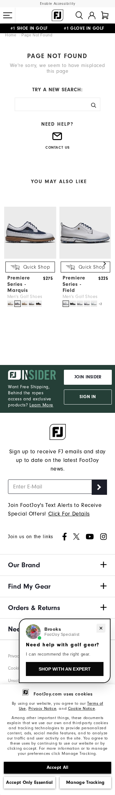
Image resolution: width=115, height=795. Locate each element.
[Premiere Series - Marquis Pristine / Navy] (10, 304)
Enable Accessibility (57, 4)
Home (11, 35)
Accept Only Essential (29, 782)
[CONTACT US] (57, 139)
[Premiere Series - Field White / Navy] (87, 304)
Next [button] (104, 263)
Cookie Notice (81, 708)
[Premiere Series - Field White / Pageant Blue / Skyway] (66, 304)
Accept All (58, 767)
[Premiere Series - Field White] (80, 304)
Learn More (41, 405)
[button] (7, 15)
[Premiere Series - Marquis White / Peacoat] (17, 304)
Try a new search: (57, 90)
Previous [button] (10, 263)
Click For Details (69, 513)
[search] (79, 15)
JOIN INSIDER (87, 377)
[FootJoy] (57, 15)
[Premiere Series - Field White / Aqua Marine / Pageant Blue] (94, 304)
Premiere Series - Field (74, 284)
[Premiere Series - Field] (85, 257)
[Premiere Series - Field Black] (73, 304)
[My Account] (92, 15)
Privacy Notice (42, 708)
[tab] (104, 15)
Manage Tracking (85, 782)
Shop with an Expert (65, 669)
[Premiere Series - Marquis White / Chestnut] (31, 304)
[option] (28, 257)
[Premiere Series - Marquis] (30, 257)
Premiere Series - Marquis (18, 284)
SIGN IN (88, 396)
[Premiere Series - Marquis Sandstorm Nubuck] (24, 304)
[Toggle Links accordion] (57, 565)
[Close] (100, 628)
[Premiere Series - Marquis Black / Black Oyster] (38, 304)
